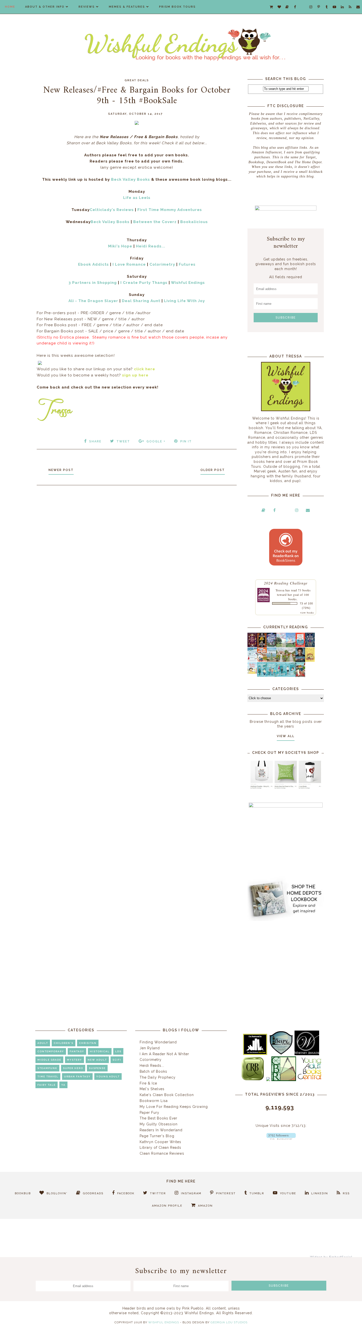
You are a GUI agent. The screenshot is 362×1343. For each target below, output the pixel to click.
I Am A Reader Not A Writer (164, 1054)
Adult (42, 1043)
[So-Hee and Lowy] (252, 673)
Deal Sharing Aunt (141, 301)
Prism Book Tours (177, 6)
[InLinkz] (40, 362)
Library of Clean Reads (160, 1147)
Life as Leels (136, 197)
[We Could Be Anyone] (262, 646)
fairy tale (46, 1085)
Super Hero (73, 1068)
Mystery (74, 1059)
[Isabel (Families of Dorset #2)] (291, 661)
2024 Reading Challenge (286, 582)
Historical (100, 1051)
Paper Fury (149, 1113)
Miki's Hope (120, 246)
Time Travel (47, 1076)
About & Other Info (45, 6)
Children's (63, 1043)
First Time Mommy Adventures (169, 210)
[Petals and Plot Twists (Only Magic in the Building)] (271, 676)
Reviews (87, 6)
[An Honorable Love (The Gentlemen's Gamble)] (281, 646)
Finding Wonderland (158, 1042)
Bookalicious (194, 222)
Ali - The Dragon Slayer (93, 301)
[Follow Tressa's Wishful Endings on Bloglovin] (281, 1138)
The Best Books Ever (158, 1118)
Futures (187, 264)
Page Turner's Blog (157, 1136)
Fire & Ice (148, 1083)
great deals (137, 80)
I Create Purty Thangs (143, 282)
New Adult (97, 1059)
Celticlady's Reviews (112, 210)
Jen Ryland (150, 1048)
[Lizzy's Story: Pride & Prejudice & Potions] (252, 646)
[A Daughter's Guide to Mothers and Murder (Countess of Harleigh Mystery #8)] (310, 661)
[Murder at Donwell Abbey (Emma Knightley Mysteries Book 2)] (252, 661)
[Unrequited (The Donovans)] (271, 661)
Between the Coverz (155, 222)
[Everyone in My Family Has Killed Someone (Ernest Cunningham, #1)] (300, 646)
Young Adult (108, 1076)
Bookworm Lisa (154, 1101)
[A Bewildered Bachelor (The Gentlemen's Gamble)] (291, 646)
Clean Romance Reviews (162, 1153)
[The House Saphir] (310, 646)
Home (10, 6)
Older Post (212, 470)
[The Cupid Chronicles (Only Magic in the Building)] (291, 676)
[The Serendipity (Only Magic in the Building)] (281, 676)
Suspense (97, 1068)
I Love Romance (129, 264)
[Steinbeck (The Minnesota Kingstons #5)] (300, 661)
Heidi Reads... (150, 246)
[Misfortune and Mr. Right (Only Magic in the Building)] (262, 676)
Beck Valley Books (130, 179)
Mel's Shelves (152, 1089)
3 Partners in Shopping (92, 282)
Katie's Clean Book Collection (167, 1095)
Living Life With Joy (184, 301)
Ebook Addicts (93, 264)
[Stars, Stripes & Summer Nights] (271, 646)
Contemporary (50, 1051)
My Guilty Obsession (159, 1124)
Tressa (280, 590)
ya (63, 1085)
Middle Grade (49, 1059)
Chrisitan (88, 1043)
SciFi (117, 1059)
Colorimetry (162, 264)
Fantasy (77, 1051)
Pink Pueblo (193, 1308)
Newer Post (61, 470)
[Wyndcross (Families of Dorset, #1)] (281, 661)
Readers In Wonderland (161, 1130)
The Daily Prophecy (158, 1077)
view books (307, 612)
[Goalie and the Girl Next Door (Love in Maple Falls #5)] (262, 661)
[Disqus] (137, 554)
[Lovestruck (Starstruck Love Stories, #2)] (300, 677)
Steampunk (47, 1068)
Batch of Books (153, 1071)
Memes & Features (127, 6)
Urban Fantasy (77, 1076)
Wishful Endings (188, 282)
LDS (118, 1051)
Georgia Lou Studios (229, 1322)
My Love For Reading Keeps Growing (174, 1107)
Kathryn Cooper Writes (160, 1142)
